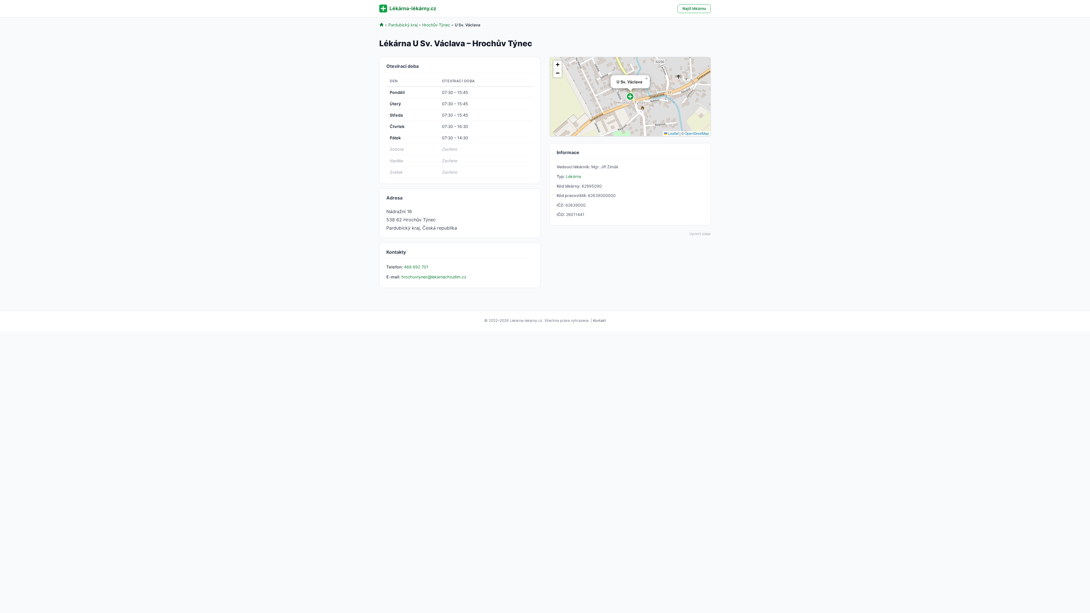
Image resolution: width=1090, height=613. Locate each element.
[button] (630, 96)
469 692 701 (416, 266)
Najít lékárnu (694, 8)
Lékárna (573, 176)
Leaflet (673, 133)
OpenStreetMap (697, 133)
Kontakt (599, 320)
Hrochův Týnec (436, 24)
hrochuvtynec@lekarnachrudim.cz (433, 276)
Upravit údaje (700, 234)
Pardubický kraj (403, 24)
